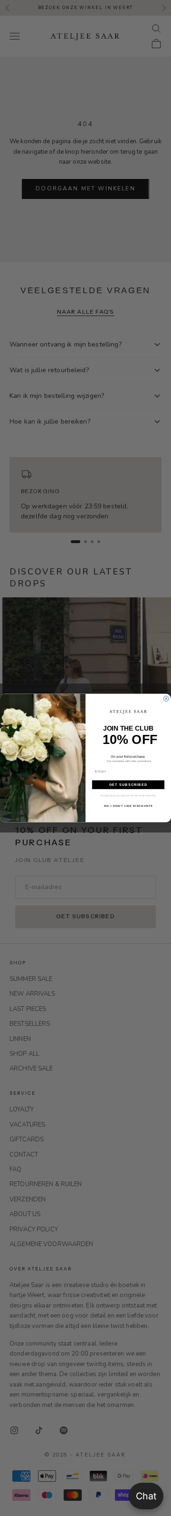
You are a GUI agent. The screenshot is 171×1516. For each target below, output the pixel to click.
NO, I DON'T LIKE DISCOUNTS (128, 805)
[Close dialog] (166, 698)
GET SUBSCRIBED (128, 784)
